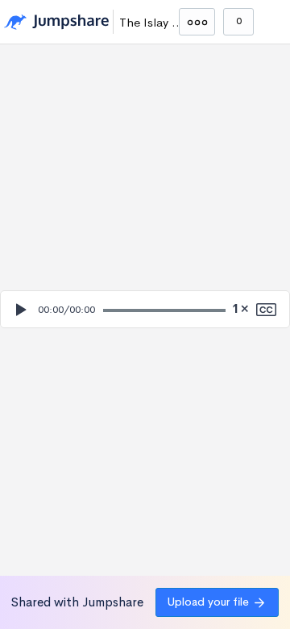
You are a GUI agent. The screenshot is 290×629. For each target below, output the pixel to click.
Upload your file (208, 601)
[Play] (20, 309)
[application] (145, 309)
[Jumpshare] (56, 22)
